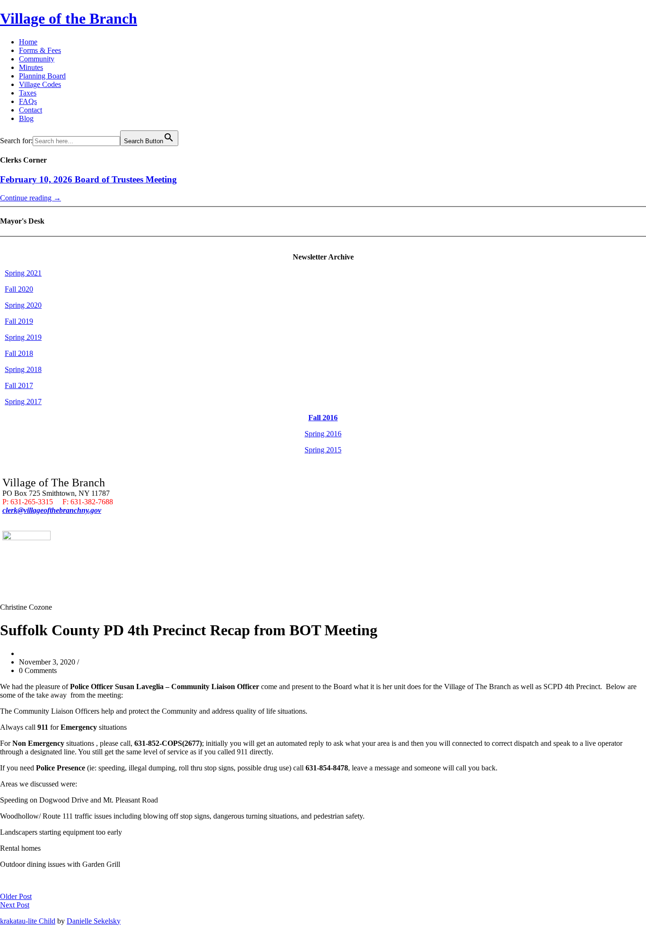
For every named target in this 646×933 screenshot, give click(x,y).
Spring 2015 (323, 450)
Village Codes (40, 84)
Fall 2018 (19, 353)
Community (36, 59)
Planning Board (42, 76)
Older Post (16, 896)
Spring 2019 (23, 337)
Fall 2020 (19, 289)
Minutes (31, 67)
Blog (26, 118)
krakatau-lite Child (27, 921)
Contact (30, 110)
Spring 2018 (23, 369)
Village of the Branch (68, 18)
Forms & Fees (40, 50)
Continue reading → (30, 198)
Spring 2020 (23, 305)
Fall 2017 (19, 385)
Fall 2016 (323, 418)
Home (28, 42)
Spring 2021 (23, 273)
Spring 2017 (23, 401)
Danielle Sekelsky (94, 921)
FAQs (28, 101)
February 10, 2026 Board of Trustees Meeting (88, 179)
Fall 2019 (19, 321)
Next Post (14, 905)
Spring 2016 (323, 434)
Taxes (27, 93)
